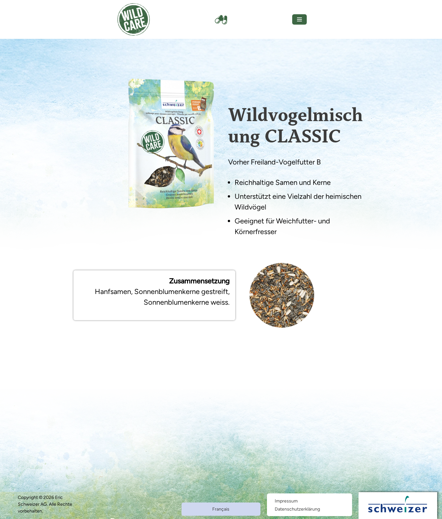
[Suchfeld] (221, 19)
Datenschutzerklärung (297, 509)
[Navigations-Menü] (299, 19)
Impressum (286, 501)
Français (220, 509)
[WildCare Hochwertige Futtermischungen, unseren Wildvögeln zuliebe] (133, 19)
